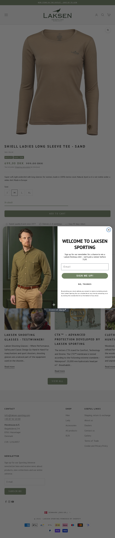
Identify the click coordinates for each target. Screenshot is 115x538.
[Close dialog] (109, 230)
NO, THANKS (85, 284)
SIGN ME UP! (84, 276)
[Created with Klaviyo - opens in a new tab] (57, 310)
